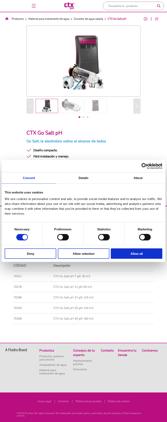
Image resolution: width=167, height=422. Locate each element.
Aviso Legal (44, 401)
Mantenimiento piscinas (82, 362)
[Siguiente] (137, 106)
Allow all (137, 253)
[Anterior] (30, 106)
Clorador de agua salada (88, 19)
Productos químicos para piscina (51, 358)
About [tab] (138, 178)
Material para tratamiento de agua (48, 19)
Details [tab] (84, 178)
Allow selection (83, 253)
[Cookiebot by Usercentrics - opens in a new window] (144, 166)
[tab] (79, 117)
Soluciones (80, 369)
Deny (30, 253)
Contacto (63, 401)
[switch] (63, 237)
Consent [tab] (29, 178)
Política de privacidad (88, 401)
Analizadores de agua (52, 365)
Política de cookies (119, 401)
